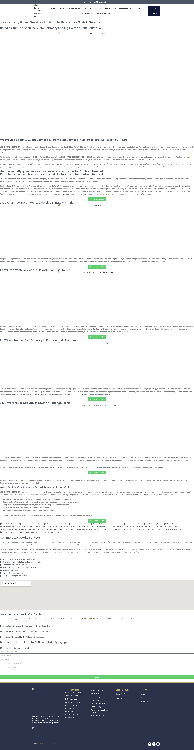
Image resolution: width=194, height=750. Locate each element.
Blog (99, 9)
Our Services (74, 9)
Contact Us (110, 9)
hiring (110, 164)
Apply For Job (125, 9)
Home (53, 9)
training (186, 157)
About (62, 9)
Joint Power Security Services (49, 743)
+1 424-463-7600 (104, 2)
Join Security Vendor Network (96, 13)
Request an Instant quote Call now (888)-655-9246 (33, 642)
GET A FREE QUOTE (154, 10)
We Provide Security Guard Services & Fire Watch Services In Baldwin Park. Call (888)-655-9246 (63, 139)
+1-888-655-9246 (90, 2)
